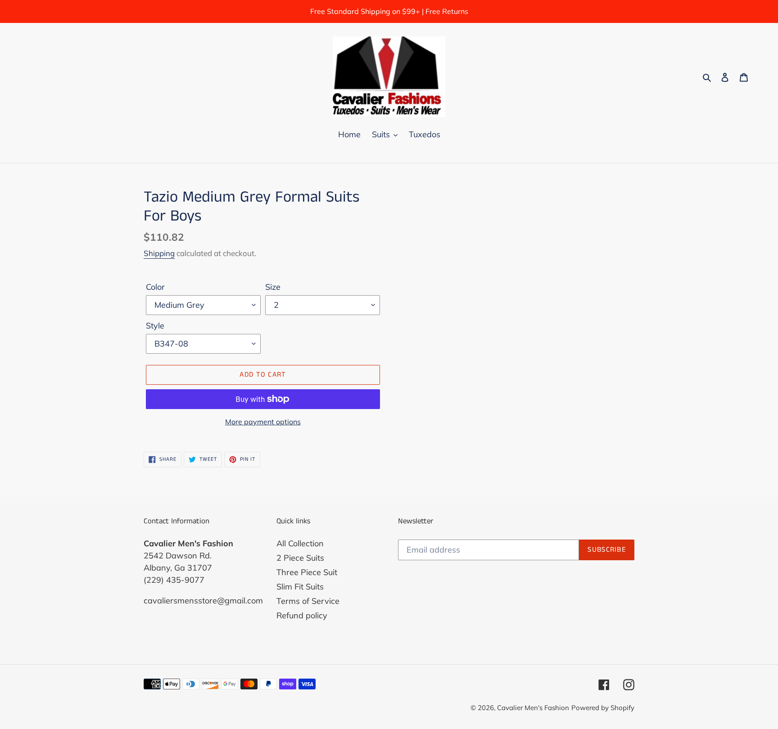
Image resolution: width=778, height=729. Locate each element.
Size (272, 287)
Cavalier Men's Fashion (533, 707)
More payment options (263, 421)
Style (155, 325)
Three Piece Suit (306, 572)
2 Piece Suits (300, 558)
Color (155, 287)
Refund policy (301, 615)
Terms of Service (307, 601)
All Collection (300, 543)
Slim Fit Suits (300, 586)
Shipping (159, 253)
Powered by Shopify (602, 707)
